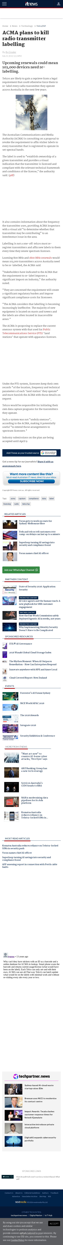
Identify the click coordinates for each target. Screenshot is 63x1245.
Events (9, 686)
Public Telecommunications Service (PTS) (26, 331)
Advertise (16, 1196)
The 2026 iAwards (29, 715)
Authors (45, 1193)
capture (22, 498)
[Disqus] (31, 911)
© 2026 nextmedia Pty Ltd (37, 1202)
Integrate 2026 (28, 725)
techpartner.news (19, 1215)
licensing (7, 504)
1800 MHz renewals (40, 258)
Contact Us (9, 1193)
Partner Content (16, 579)
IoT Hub (48, 1215)
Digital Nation (36, 1215)
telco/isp (26, 504)
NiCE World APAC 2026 (32, 703)
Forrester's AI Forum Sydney (35, 693)
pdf (11, 175)
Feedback (54, 1193)
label (52, 498)
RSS (49, 1196)
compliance (34, 498)
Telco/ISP (41, 26)
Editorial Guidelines (32, 1193)
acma (13, 498)
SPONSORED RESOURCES (19, 636)
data (44, 498)
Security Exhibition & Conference (37, 736)
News (14, 26)
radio (16, 504)
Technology (27, 26)
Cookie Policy (17, 1240)
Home (5, 26)
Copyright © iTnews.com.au (13, 490)
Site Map (42, 1196)
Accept (54, 1223)
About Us (19, 1193)
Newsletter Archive (29, 1196)
